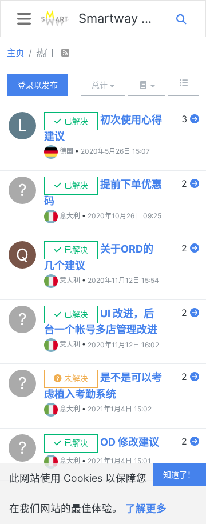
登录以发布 (38, 85)
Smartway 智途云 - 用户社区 (117, 18)
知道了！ (179, 474)
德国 (66, 151)
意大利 (70, 215)
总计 (101, 85)
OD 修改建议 (129, 442)
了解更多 (146, 508)
